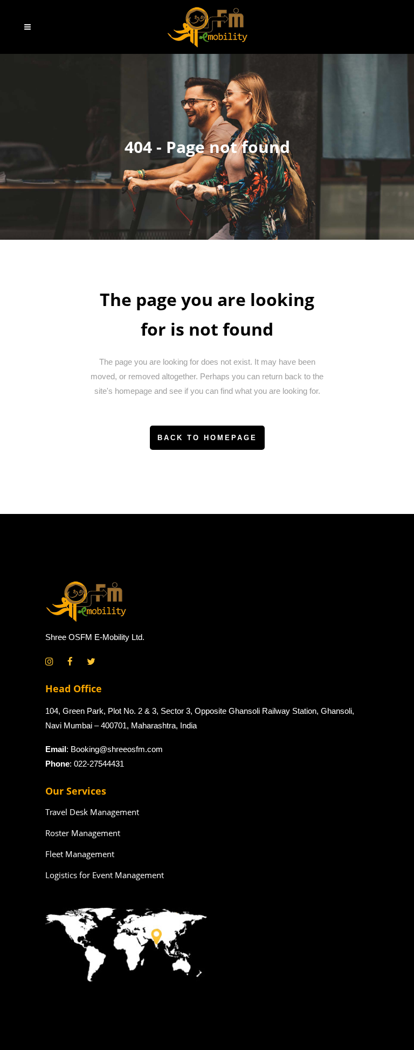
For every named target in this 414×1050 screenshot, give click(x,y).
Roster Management (82, 833)
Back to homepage (207, 438)
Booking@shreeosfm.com (117, 749)
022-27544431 (99, 763)
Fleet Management (79, 854)
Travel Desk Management (92, 811)
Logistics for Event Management (104, 875)
